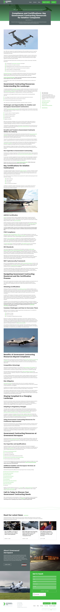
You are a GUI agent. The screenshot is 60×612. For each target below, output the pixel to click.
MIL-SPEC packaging (8, 483)
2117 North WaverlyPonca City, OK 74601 (19, 603)
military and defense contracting (20, 235)
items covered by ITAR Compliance (29, 367)
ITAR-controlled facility (11, 238)
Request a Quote (46, 2)
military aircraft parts (10, 488)
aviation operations (23, 170)
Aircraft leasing (7, 479)
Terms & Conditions (44, 609)
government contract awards (26, 412)
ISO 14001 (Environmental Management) (16, 250)
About (30, 2)
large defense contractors (22, 288)
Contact (53, 2)
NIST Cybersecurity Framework (27, 263)
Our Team (46, 605)
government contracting (16, 63)
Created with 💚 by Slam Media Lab (51, 609)
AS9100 (5, 217)
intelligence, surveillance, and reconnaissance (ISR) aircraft (22, 415)
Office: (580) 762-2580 (20, 604)
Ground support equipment (9, 482)
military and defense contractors (27, 371)
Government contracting (8, 383)
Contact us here (6, 489)
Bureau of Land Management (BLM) (10, 451)
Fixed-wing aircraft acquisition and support (12, 471)
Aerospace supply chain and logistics (11, 480)
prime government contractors (10, 91)
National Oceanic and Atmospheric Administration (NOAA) (14, 457)
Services (34, 2)
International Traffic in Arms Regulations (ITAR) (11, 234)
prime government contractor (15, 439)
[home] (8, 1)
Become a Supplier (52, 605)
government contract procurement (13, 108)
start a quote (12, 489)
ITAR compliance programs (25, 243)
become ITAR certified (8, 243)
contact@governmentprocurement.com (22, 607)
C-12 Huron (21, 487)
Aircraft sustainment (8, 474)
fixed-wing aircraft (11, 448)
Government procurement (9, 473)
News (39, 2)
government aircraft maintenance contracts (11, 412)
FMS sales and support (8, 477)
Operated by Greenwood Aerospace (8, 3)
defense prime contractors (21, 322)
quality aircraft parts (29, 487)
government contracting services (23, 126)
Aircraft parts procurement (9, 476)
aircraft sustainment (17, 220)
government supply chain (32, 223)
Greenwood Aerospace (7, 73)
